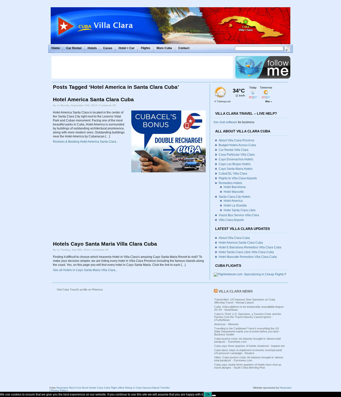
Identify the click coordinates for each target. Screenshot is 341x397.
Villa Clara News (235, 291)
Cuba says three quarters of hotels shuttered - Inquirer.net (249, 345)
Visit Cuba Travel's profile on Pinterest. (80, 289)
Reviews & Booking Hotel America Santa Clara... (85, 141)
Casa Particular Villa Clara (237, 154)
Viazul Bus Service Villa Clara (239, 215)
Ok (208, 394)
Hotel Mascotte (234, 192)
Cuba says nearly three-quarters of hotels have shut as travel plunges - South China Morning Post (247, 366)
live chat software (225, 122)
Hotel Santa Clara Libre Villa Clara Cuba (246, 252)
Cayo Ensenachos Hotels (236, 159)
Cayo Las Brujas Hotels (235, 164)
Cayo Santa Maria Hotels (236, 169)
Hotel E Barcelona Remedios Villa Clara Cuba (250, 247)
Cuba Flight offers (114, 387)
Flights (145, 48)
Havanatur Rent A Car (68, 387)
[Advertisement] (142, 67)
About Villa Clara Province (236, 140)
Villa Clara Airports (231, 220)
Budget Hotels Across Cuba (237, 145)
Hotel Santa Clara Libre (240, 210)
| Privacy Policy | (58, 390)
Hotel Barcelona (235, 187)
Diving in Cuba (133, 387)
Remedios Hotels (230, 183)
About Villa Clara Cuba (234, 238)
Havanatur (286, 387)
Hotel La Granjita (235, 205)
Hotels (92, 48)
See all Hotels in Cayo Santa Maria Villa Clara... (85, 270)
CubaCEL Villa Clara (233, 173)
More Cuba (164, 48)
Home (55, 48)
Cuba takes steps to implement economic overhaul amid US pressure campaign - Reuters (248, 352)
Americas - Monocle (226, 324)
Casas (107, 48)
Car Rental (73, 48)
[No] (214, 395)
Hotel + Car (127, 48)
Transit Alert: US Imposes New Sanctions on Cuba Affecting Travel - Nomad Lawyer (244, 301)
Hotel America (233, 200)
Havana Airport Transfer (156, 387)
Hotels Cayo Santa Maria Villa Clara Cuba (105, 244)
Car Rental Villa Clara (233, 150)
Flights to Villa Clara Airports (238, 178)
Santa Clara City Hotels (234, 196)
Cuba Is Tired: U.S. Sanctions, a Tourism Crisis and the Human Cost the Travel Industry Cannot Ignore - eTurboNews (247, 316)
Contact (183, 48)
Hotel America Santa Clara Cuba (93, 99)
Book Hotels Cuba (92, 387)
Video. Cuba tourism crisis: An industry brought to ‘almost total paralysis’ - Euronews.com (248, 359)
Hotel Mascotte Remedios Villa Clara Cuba (248, 257)
